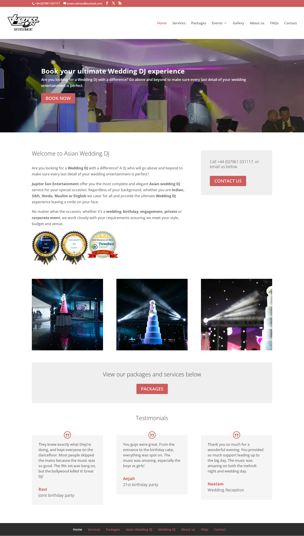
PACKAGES (152, 389)
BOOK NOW (58, 98)
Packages (198, 23)
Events (217, 23)
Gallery (238, 23)
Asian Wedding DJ (139, 529)
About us (257, 23)
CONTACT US (228, 181)
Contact (290, 23)
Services (178, 23)
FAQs (274, 23)
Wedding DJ (166, 529)
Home (162, 23)
